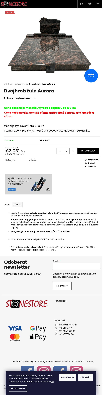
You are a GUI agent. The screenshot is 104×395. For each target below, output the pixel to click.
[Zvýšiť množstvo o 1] (72, 151)
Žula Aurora (34, 160)
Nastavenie (18, 388)
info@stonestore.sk (68, 324)
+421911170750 (65, 328)
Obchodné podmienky (22, 361)
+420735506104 (66, 334)
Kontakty (90, 361)
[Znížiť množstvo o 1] (59, 151)
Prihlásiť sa (62, 285)
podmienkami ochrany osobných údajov (74, 275)
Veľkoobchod (78, 361)
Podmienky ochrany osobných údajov (52, 361)
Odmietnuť (67, 377)
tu (52, 381)
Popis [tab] (7, 204)
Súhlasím (85, 377)
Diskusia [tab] (17, 204)
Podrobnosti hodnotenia (42, 84)
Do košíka (90, 150)
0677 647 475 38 (67, 331)
